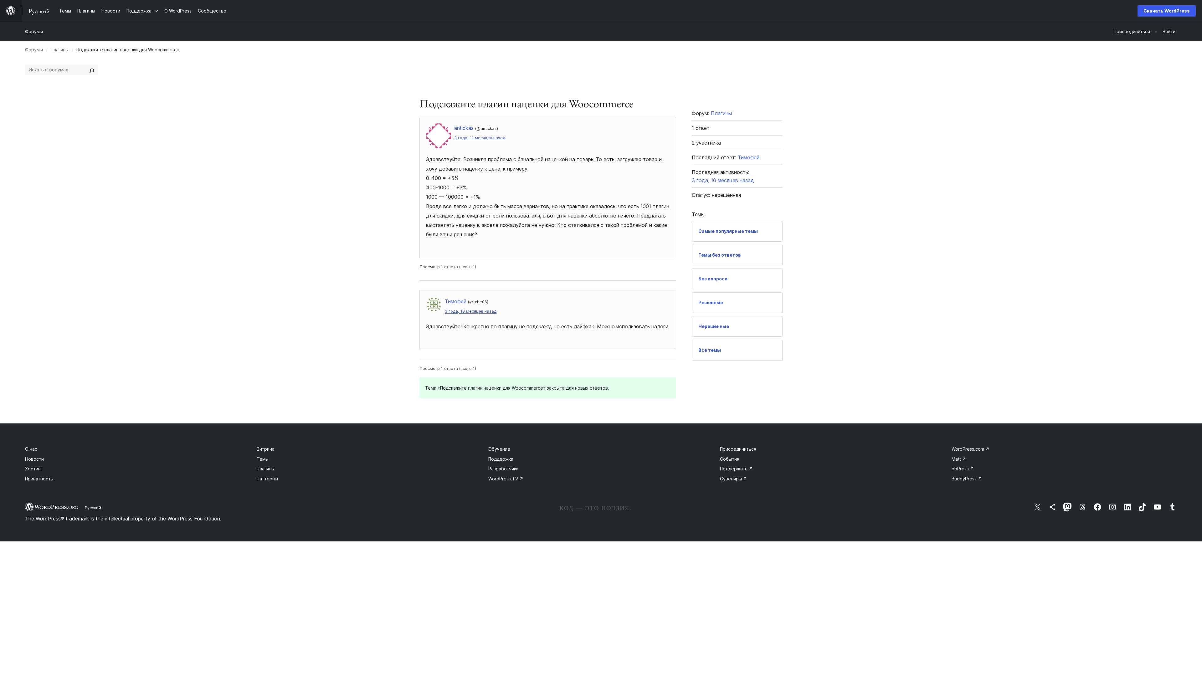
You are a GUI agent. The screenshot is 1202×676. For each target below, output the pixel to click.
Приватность (39, 478)
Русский (93, 507)
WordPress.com (970, 449)
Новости (34, 459)
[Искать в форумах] (92, 70)
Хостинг (34, 468)
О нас (31, 449)
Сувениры (733, 478)
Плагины (60, 49)
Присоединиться (738, 449)
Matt (959, 459)
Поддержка (500, 459)
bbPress (963, 468)
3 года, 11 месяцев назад (479, 138)
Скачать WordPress (1166, 10)
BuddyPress (967, 478)
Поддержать (736, 468)
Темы (263, 459)
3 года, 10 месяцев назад (470, 311)
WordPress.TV (505, 478)
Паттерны (267, 478)
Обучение (499, 449)
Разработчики (503, 468)
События (729, 459)
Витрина (266, 449)
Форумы (34, 31)
